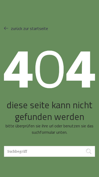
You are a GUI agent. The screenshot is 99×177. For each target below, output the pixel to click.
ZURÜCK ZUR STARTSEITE (29, 28)
